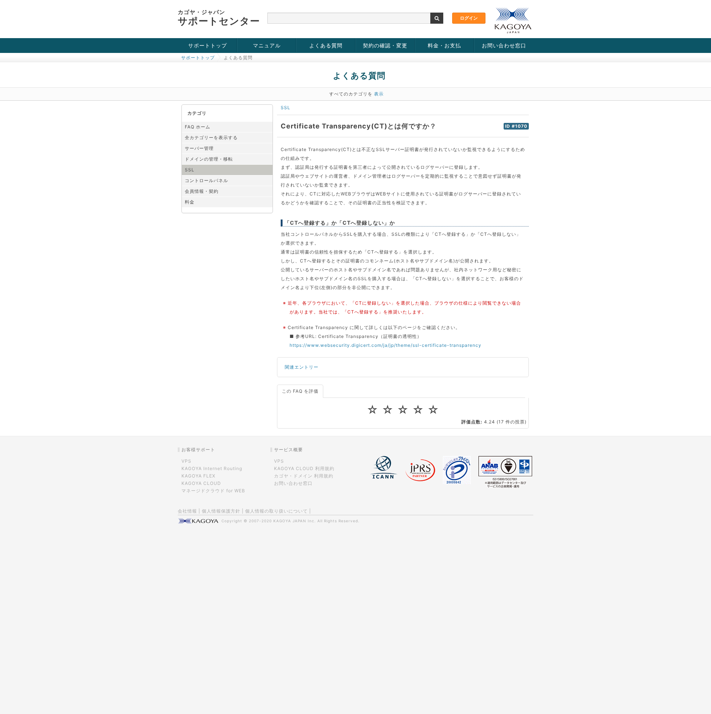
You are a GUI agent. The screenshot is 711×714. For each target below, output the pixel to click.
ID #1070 (516, 126)
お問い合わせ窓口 (504, 45)
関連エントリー (301, 367)
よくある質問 (326, 45)
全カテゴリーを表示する (211, 137)
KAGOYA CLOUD (201, 483)
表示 (379, 94)
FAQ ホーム (197, 127)
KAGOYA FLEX (198, 476)
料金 (189, 202)
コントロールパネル (206, 180)
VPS (186, 461)
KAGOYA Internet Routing (211, 468)
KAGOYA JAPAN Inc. (294, 521)
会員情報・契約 (201, 191)
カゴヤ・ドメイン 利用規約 (303, 476)
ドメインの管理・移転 (209, 159)
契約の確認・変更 (385, 45)
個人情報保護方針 (221, 511)
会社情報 (187, 511)
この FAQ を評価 (300, 391)
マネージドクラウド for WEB (213, 490)
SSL (189, 169)
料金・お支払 (444, 45)
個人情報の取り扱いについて (276, 511)
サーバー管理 (199, 148)
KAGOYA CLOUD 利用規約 (304, 468)
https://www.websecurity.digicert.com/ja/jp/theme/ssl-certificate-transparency (385, 345)
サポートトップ (207, 45)
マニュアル (267, 45)
